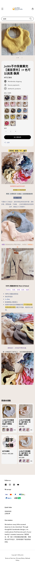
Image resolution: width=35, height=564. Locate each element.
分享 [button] (8, 142)
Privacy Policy (20, 558)
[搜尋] (31, 19)
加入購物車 (17, 137)
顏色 (7, 93)
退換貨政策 (8, 511)
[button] (2, 9)
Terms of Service (10, 558)
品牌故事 (7, 513)
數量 (5, 128)
